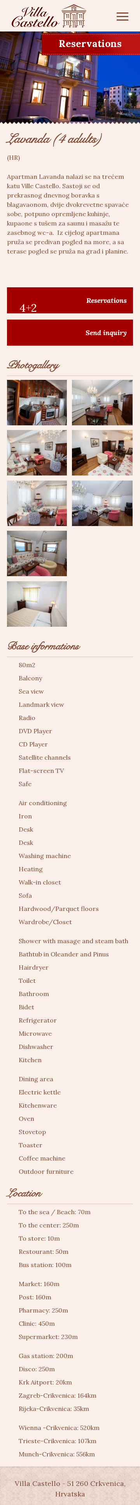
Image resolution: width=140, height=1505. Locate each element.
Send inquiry (106, 332)
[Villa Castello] (49, 16)
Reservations (90, 43)
